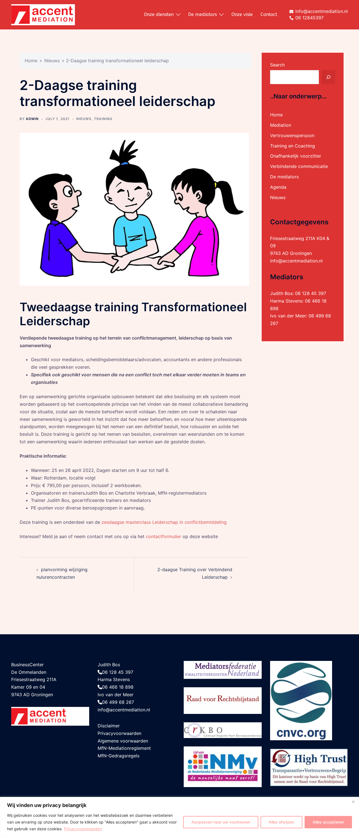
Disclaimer (109, 725)
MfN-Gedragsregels (118, 755)
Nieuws (52, 60)
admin (32, 119)
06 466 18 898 (118, 687)
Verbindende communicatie (299, 166)
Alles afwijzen (281, 822)
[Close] (353, 801)
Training (103, 119)
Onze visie (242, 14)
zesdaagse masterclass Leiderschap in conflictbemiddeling (164, 522)
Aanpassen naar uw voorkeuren (220, 822)
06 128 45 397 (310, 293)
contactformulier (163, 536)
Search (277, 65)
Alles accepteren (328, 822)
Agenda (278, 187)
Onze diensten (159, 14)
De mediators (202, 14)
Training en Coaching (292, 146)
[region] (179, 817)
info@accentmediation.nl (296, 261)
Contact (269, 14)
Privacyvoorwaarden (83, 828)
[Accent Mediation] (43, 14)
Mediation (280, 125)
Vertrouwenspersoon (292, 135)
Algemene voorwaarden (123, 741)
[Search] (328, 77)
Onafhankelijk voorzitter (295, 156)
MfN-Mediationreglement (124, 748)
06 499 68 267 (118, 702)
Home (31, 60)
